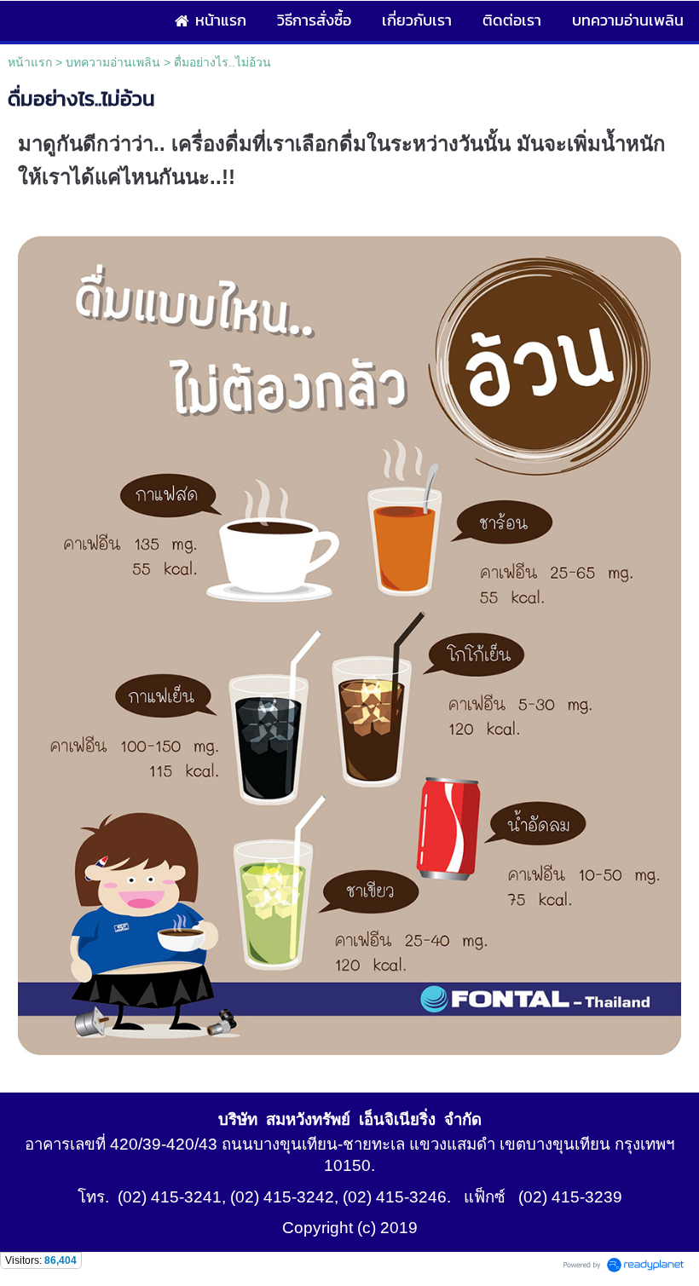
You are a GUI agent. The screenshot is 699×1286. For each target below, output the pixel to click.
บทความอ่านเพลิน (113, 62)
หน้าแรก (30, 62)
